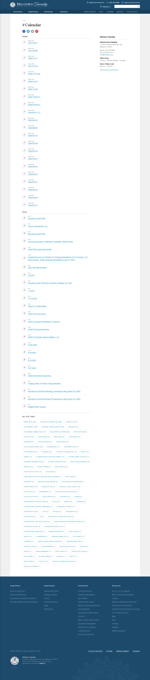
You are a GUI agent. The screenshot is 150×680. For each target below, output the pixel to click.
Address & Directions (96, 2)
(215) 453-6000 (114, 2)
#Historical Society (33, 472)
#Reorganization (75, 541)
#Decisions (44, 437)
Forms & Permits (90, 12)
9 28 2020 (32, 352)
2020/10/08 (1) (34, 97)
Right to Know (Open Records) (88, 620)
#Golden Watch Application (36, 501)
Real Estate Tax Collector (87, 627)
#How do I (29, 482)
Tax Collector (132, 12)
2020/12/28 (33, 89)
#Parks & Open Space (57, 462)
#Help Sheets (61, 551)
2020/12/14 (33, 81)
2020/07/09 (33, 143)
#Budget (28, 467)
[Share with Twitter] (28, 31)
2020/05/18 (33, 151)
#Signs (56, 501)
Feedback (115, 627)
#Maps (85, 452)
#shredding (41, 536)
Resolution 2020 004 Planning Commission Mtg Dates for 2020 (54, 391)
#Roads (68, 501)
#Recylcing (29, 561)
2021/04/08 (33, 51)
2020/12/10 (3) (34, 74)
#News (28, 457)
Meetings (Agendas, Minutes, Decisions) (24, 602)
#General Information (34, 462)
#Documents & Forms (59, 432)
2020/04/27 (33, 159)
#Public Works (44, 467)
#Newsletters (48, 487)
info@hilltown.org (106, 55)
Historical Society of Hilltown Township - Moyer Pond (50, 242)
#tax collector (31, 496)
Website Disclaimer (118, 631)
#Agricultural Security (69, 487)
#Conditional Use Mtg (79, 457)
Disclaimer (136, 651)
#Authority (78, 536)
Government (18, 12)
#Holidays (65, 496)
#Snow (78, 496)
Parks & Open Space (51, 602)
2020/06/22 (33, 120)
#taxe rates (29, 516)
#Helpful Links (30, 546)
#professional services (34, 531)
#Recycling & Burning (79, 462)
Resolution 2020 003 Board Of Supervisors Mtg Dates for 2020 (54, 399)
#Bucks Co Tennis (31, 566)
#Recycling (70, 477)
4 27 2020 (32, 368)
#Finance (47, 452)
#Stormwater (31, 452)
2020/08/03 (33, 128)
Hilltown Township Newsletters (89, 605)
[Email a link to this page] (32, 31)
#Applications (45, 442)
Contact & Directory (85, 591)
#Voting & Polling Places (66, 492)
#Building (59, 437)
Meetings (120, 12)
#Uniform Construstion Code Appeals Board (42, 477)
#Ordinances (53, 447)
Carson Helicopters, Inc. (38, 226)
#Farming (28, 541)
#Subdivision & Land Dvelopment (50, 457)
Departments (33, 12)
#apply (27, 551)
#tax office (29, 492)
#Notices (29, 437)
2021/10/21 (33, 43)
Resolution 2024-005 (36, 218)
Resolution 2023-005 (36, 234)
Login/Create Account (132, 2)
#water (84, 546)
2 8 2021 (31, 275)
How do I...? (107, 6)
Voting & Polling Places (86, 634)
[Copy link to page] (36, 31)
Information (48, 12)
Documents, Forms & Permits (122, 605)
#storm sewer (45, 556)
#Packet (57, 511)
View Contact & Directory (109, 70)
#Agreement (45, 492)
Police (46, 605)
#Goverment (30, 427)
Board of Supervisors (17, 591)
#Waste (28, 536)
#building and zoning (47, 482)
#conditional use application (36, 521)
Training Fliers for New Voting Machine (44, 383)
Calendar (110, 12)
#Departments (30, 487)
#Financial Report (32, 526)
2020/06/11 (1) (34, 112)
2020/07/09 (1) (34, 105)
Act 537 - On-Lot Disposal (121, 591)
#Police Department (33, 447)
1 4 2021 (31, 291)
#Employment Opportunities (50, 541)
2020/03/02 (33, 174)
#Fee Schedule (49, 496)
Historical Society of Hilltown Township (126, 609)
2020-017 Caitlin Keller (37, 306)
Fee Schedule (82, 598)
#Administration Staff (54, 526)
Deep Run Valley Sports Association (124, 602)
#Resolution (80, 432)
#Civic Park (29, 556)
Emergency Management (86, 595)
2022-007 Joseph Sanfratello (40, 249)
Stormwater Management (87, 623)
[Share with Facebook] (23, 31)
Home (24, 20)
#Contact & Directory (66, 452)
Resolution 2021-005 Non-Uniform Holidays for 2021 (50, 283)
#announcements (56, 531)
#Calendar (74, 437)
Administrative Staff (51, 591)
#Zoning (28, 442)
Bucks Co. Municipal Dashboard (123, 595)
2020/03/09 (33, 197)
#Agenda (73, 427)
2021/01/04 (33, 66)
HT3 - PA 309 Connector (120, 613)
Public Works (48, 609)
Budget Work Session (37, 407)
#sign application (67, 546)
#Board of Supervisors (51, 422)
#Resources (62, 442)
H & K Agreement (84, 609)
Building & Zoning (50, 595)
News (101, 12)
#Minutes (71, 422)
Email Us (42, 663)
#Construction (31, 511)
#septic (73, 556)
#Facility (43, 561)
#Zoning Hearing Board (53, 427)
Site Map (115, 623)
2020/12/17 (33, 58)
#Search (60, 556)
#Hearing (81, 501)
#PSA (45, 511)
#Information (71, 447)
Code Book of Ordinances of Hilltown (23, 598)
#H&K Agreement (43, 551)
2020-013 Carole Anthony (38, 329)
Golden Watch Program (86, 602)
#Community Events (65, 506)
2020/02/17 (33, 205)
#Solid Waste (61, 467)
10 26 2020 (32, 345)
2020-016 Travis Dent (37, 314)
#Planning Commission (35, 432)
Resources (64, 12)
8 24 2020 (32, 360)
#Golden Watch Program (72, 482)
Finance (46, 598)
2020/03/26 (33, 190)
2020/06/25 (33, 166)
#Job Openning (48, 546)
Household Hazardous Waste (88, 613)
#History (50, 472)
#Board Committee (60, 536)
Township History (84, 631)
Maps (114, 616)
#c (42, 516)
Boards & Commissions (18, 595)
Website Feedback (122, 651)
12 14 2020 (32, 298)
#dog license (75, 531)
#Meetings (30, 422)
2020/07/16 (33, 136)
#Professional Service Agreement (38, 506)
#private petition (80, 551)
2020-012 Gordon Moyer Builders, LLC (43, 337)
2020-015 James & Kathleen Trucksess (44, 322)
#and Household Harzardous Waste (69, 521)
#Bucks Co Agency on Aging (64, 561)
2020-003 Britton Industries (39, 376)
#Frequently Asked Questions (61, 516)
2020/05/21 (33, 182)
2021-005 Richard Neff (37, 267)
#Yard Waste (72, 511)
